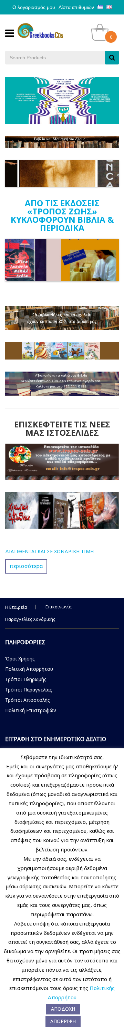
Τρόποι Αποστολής (27, 700)
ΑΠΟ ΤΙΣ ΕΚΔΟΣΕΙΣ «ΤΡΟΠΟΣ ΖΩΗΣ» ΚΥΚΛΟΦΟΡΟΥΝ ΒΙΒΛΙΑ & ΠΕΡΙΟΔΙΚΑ (62, 215)
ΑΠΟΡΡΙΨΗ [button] (63, 1021)
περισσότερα (26, 566)
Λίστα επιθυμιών (76, 7)
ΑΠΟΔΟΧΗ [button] (63, 1008)
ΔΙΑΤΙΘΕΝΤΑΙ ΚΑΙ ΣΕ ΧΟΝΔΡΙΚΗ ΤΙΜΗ (49, 551)
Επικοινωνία (58, 607)
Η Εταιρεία (16, 607)
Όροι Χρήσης (20, 658)
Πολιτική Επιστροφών (30, 710)
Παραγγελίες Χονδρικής (30, 619)
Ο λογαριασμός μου (33, 7)
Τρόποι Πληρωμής (25, 679)
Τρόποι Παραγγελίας (28, 689)
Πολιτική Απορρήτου (29, 669)
